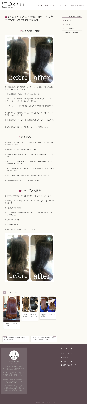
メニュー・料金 (63, 5)
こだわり (53, 5)
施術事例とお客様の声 (77, 5)
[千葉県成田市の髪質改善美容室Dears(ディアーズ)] (13, 7)
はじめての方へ (43, 5)
